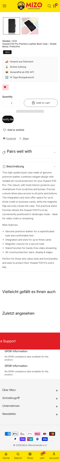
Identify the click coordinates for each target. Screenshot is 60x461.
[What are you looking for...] (50, 6)
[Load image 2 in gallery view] (30, 25)
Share (26, 138)
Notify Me (8, 119)
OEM (14, 41)
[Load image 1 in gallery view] (11, 25)
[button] (30, 111)
